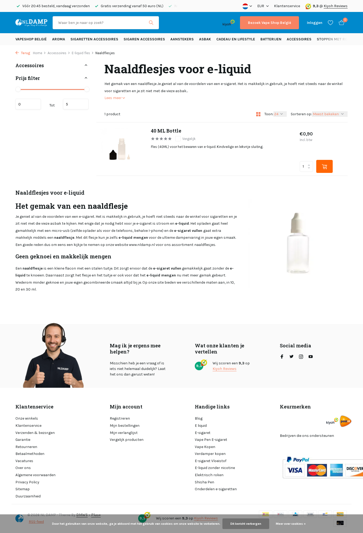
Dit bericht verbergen (245, 524)
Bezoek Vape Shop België (269, 22)
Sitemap (22, 489)
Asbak (205, 39)
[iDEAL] (169, 22)
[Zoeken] (151, 22)
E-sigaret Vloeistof (210, 461)
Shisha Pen (204, 482)
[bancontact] (206, 22)
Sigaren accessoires (144, 39)
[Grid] (258, 114)
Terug (25, 53)
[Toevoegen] (324, 166)
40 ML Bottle (166, 131)
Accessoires (299, 39)
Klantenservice (287, 6)
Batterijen (270, 39)
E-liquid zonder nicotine (215, 468)
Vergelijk (189, 139)
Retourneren (26, 447)
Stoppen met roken (336, 39)
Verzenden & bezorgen (35, 432)
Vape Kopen (205, 447)
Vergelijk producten (126, 439)
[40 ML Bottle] (121, 149)
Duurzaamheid (28, 496)
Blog (198, 418)
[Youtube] (311, 357)
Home (37, 53)
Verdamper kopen (210, 453)
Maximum (75, 104)
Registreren (120, 418)
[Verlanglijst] (330, 22)
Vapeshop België (31, 39)
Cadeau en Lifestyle (235, 39)
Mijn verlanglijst (124, 432)
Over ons (23, 468)
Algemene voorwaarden (35, 475)
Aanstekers (182, 39)
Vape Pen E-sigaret (211, 439)
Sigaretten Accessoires (94, 39)
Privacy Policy (27, 482)
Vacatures (24, 461)
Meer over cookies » (291, 524)
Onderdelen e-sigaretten (216, 489)
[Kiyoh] (229, 22)
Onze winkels (26, 418)
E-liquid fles (81, 53)
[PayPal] (185, 22)
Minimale (28, 104)
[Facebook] (282, 357)
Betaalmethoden (29, 453)
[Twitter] (291, 357)
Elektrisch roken (209, 475)
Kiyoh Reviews (336, 6)
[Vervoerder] (346, 421)
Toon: (268, 114)
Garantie (22, 439)
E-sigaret (202, 432)
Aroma (58, 39)
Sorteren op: (301, 114)
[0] (340, 22)
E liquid (201, 425)
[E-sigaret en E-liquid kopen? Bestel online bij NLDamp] (31, 22)
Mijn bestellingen (125, 425)
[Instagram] (301, 357)
